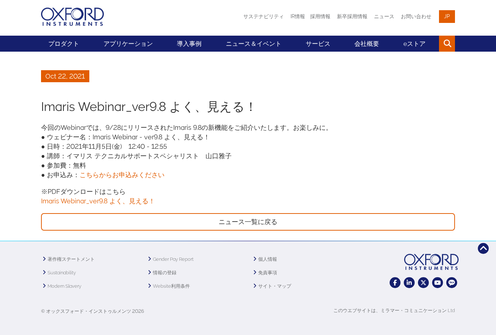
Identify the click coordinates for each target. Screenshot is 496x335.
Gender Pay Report (173, 259)
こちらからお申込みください (122, 175)
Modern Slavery (64, 286)
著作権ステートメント (71, 259)
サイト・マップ (274, 286)
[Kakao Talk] (451, 282)
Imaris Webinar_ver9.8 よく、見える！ (98, 201)
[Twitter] (423, 282)
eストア (414, 43)
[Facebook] (395, 282)
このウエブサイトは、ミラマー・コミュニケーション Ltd (394, 310)
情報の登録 (164, 272)
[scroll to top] (483, 248)
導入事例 (189, 43)
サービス (318, 43)
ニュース (384, 16)
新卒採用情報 (352, 16)
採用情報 (320, 16)
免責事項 (267, 272)
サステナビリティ (263, 16)
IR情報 (297, 16)
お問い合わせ (416, 16)
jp (447, 16)
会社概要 (366, 43)
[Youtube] (437, 282)
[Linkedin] (409, 282)
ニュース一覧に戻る (248, 222)
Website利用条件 (171, 286)
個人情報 (267, 259)
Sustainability (62, 272)
